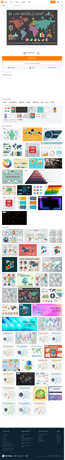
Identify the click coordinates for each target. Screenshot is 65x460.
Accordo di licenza (25, 435)
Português (59, 438)
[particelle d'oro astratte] (39, 221)
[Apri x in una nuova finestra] (25, 456)
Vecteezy (5, 437)
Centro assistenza (42, 435)
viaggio (28, 102)
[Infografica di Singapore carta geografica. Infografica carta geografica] (41, 380)
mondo (4, 102)
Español (58, 437)
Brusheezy (5, 435)
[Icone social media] (54, 192)
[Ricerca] (58, 5)
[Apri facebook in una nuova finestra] (14, 456)
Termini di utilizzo (39, 457)
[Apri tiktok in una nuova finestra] (22, 456)
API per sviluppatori (7, 444)
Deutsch (58, 440)
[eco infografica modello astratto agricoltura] (39, 395)
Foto (11, 2)
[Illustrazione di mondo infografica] (29, 297)
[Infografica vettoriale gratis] (12, 192)
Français (58, 442)
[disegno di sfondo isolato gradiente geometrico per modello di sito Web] (19, 326)
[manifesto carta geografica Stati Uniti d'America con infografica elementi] (34, 254)
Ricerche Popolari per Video (26, 447)
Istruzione (5, 442)
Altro (58, 444)
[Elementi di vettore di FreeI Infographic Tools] (51, 149)
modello (53, 102)
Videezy (4, 438)
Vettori (5, 2)
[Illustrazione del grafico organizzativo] (32, 134)
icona (47, 102)
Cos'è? (11, 71)
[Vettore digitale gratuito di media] (53, 353)
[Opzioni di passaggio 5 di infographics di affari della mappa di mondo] (25, 340)
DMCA (22, 437)
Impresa (4, 440)
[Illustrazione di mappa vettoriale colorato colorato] (51, 165)
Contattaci (41, 437)
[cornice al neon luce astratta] (14, 221)
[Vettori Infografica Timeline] (29, 165)
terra (42, 102)
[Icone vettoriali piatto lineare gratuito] (11, 134)
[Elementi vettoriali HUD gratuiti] (35, 192)
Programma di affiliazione (26, 438)
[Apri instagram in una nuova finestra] (16, 456)
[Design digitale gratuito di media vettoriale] (11, 367)
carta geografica (12, 102)
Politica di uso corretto (56, 457)
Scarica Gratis (32, 58)
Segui (38, 53)
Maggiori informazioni (7, 74)
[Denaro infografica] (9, 165)
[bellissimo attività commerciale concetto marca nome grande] (55, 395)
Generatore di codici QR (8, 450)
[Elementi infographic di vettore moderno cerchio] (52, 134)
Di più (29, 2)
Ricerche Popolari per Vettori (26, 441)
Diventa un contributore (41, 441)
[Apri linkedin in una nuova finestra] (18, 456)
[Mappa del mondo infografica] (10, 312)
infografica (21, 102)
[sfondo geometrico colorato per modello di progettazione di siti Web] (47, 312)
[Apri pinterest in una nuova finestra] (20, 456)
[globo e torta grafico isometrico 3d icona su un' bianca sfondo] (28, 367)
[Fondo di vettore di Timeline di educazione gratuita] (28, 179)
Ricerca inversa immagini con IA (8, 447)
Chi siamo (41, 438)
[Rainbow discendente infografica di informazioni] (14, 207)
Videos (16, 2)
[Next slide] (60, 102)
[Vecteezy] (2, 2)
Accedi (58, 2)
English (58, 435)
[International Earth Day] (25, 282)
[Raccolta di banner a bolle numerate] (52, 207)
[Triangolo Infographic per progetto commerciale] (49, 179)
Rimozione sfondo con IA (8, 449)
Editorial (23, 2)
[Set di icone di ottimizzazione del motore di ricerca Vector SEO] (32, 149)
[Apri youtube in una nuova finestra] (27, 456)
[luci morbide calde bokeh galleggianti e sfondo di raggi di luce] (11, 179)
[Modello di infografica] (12, 149)
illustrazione (35, 102)
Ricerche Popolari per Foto (26, 444)
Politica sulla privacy (47, 457)
